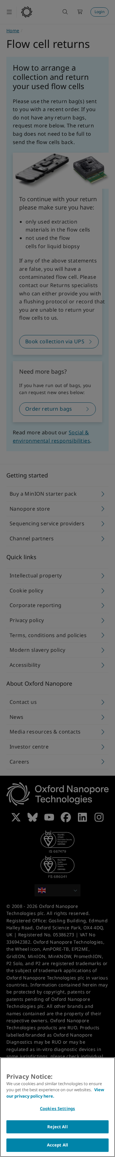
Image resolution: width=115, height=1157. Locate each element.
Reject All (57, 1127)
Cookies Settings (57, 1108)
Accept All (57, 1145)
